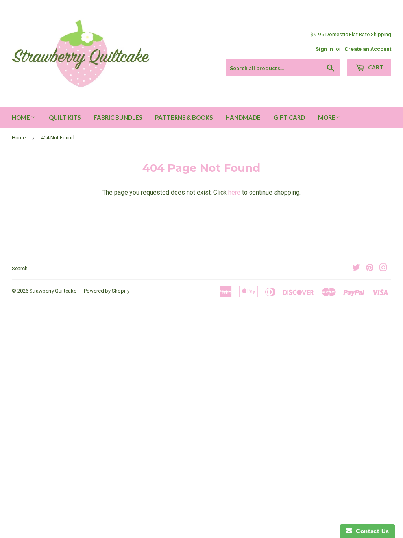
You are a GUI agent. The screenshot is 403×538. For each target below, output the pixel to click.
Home (21, 117)
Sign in (324, 49)
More (326, 117)
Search (20, 268)
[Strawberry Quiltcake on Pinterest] (370, 268)
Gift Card (289, 117)
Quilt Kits (65, 117)
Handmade (243, 117)
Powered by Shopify (106, 291)
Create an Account (367, 49)
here (234, 192)
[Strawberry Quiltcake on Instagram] (383, 268)
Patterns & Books (184, 117)
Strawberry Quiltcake (53, 291)
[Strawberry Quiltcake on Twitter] (356, 268)
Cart (375, 67)
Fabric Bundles (118, 117)
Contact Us (370, 531)
